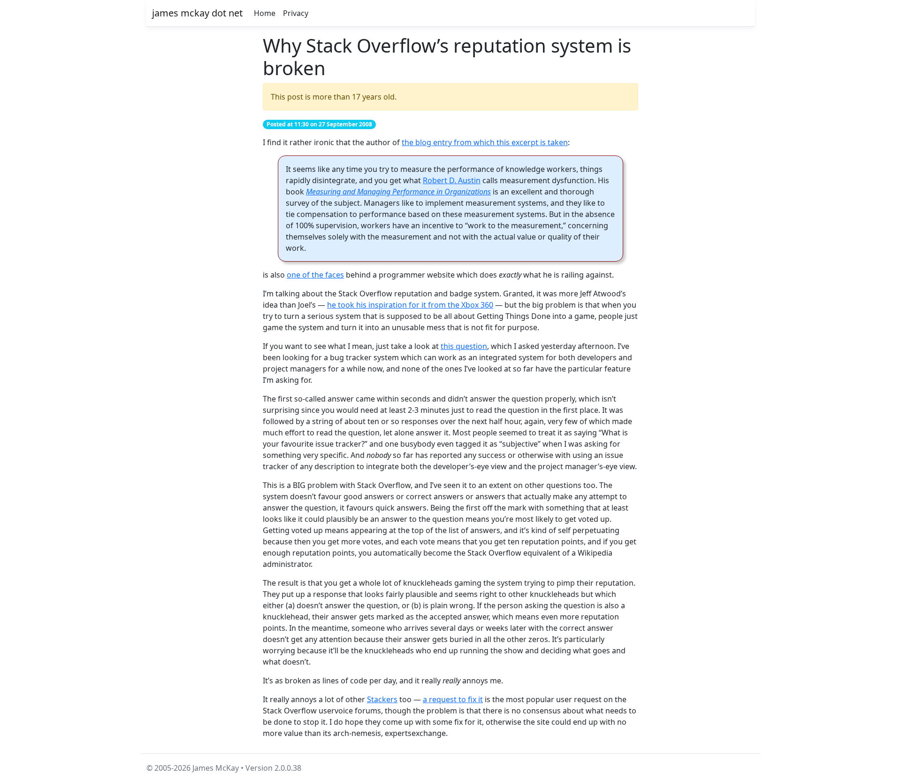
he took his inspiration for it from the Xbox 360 (410, 305)
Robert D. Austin (452, 180)
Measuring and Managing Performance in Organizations (398, 191)
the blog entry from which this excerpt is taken (485, 142)
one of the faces (315, 275)
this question (464, 346)
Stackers (382, 699)
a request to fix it (453, 699)
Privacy (295, 13)
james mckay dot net (197, 13)
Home (264, 13)
